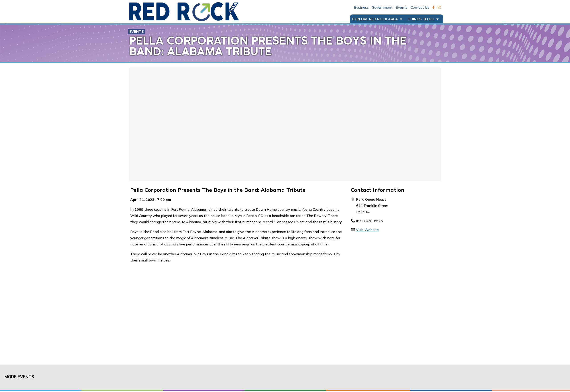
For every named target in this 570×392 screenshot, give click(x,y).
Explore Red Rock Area (375, 19)
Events (401, 7)
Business (361, 7)
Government (382, 7)
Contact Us (420, 7)
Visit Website (367, 229)
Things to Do (421, 19)
